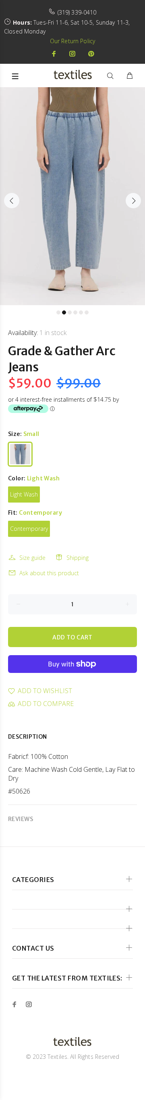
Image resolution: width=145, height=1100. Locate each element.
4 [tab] (75, 312)
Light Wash (24, 494)
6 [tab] (87, 312)
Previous (11, 200)
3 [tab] (70, 312)
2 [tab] (64, 312)
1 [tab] (58, 312)
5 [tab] (81, 312)
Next (133, 200)
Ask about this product (49, 573)
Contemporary (29, 528)
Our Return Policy (72, 41)
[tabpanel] (72, 196)
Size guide (32, 558)
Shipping (77, 558)
